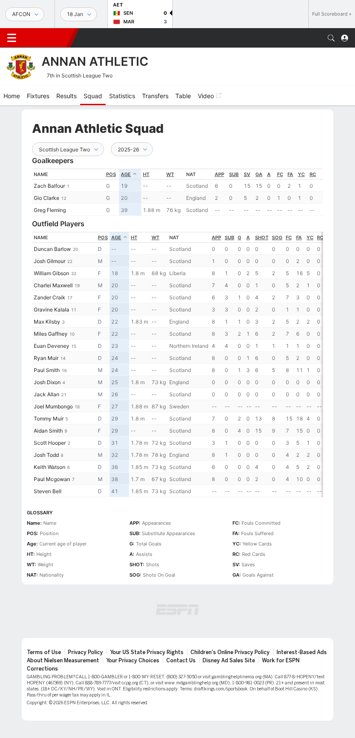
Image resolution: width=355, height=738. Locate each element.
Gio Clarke (46, 198)
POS (111, 174)
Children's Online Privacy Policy (230, 652)
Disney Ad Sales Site (229, 661)
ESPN (47, 37)
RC (313, 174)
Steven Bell (47, 491)
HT (146, 174)
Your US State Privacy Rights (147, 652)
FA (290, 174)
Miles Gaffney (51, 333)
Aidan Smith (48, 430)
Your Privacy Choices (132, 661)
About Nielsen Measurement (63, 661)
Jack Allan (46, 394)
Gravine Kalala (51, 309)
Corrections (42, 669)
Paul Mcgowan (52, 479)
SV (247, 174)
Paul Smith (47, 370)
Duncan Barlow (52, 249)
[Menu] (11, 38)
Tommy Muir (49, 418)
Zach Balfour (49, 186)
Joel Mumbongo (53, 406)
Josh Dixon (47, 382)
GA (258, 174)
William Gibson (51, 273)
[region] (177, 192)
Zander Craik (49, 297)
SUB (234, 174)
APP (219, 174)
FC (280, 174)
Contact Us (181, 661)
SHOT (261, 237)
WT (170, 174)
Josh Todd (46, 455)
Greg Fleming (50, 210)
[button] (331, 38)
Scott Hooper (50, 443)
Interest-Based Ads (302, 652)
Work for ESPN (281, 661)
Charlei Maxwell (53, 285)
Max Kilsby (47, 321)
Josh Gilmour (49, 261)
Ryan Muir (46, 358)
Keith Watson (49, 467)
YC (301, 174)
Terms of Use (44, 652)
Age (126, 174)
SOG (277, 237)
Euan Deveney (51, 346)
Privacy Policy (85, 652)
